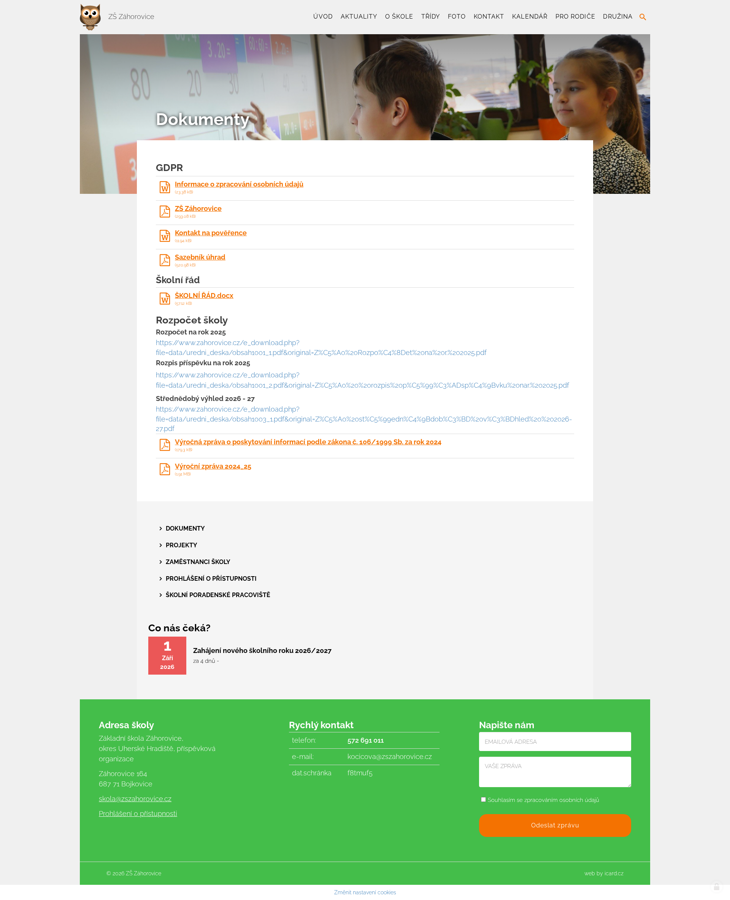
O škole (399, 16)
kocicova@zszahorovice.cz (390, 757)
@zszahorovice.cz (143, 799)
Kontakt (489, 16)
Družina (618, 16)
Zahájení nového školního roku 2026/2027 (262, 650)
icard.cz (614, 873)
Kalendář (530, 16)
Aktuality (359, 16)
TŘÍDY (430, 16)
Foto (457, 16)
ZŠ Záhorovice (130, 17)
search (642, 17)
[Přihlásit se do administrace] (716, 886)
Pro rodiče (575, 16)
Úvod (322, 16)
